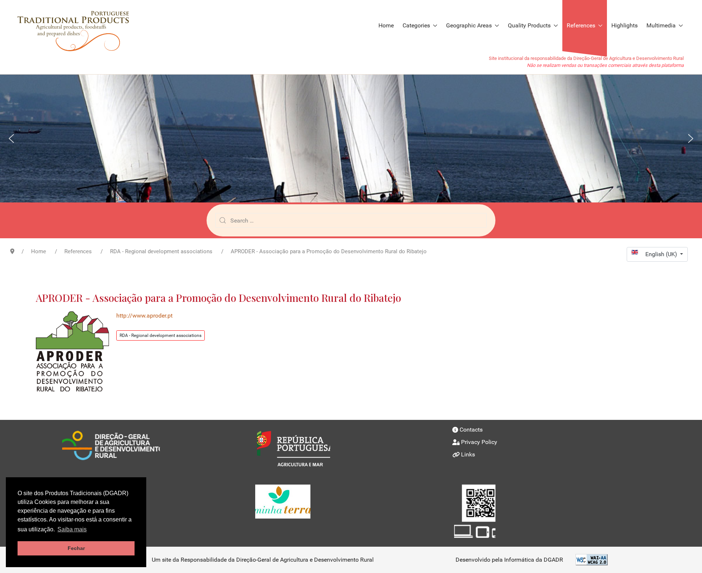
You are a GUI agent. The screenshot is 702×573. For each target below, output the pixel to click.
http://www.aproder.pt (144, 315)
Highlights (624, 25)
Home (386, 25)
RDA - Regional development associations (160, 335)
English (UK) (662, 254)
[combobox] (351, 220)
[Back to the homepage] (77, 25)
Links (468, 454)
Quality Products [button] (529, 25)
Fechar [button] (76, 548)
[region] (351, 138)
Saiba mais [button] (72, 529)
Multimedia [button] (661, 25)
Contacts (471, 429)
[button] (11, 138)
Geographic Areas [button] (469, 25)
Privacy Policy (479, 442)
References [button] (581, 25)
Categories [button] (416, 25)
